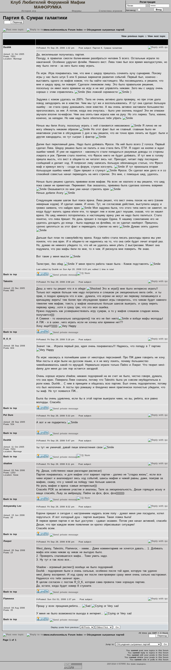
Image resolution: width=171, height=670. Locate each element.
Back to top (10, 274)
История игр (28, 11)
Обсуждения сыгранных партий (105, 29)
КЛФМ (122, 664)
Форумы (76, 11)
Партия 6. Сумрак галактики (35, 17)
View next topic (156, 36)
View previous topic (132, 36)
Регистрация (147, 2)
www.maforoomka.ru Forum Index (63, 29)
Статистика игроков (110, 11)
